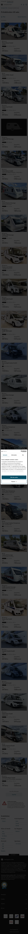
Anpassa (13, 481)
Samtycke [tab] (5, 454)
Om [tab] (23, 454)
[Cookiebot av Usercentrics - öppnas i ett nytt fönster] (21, 451)
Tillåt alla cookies (14, 477)
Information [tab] (14, 454)
